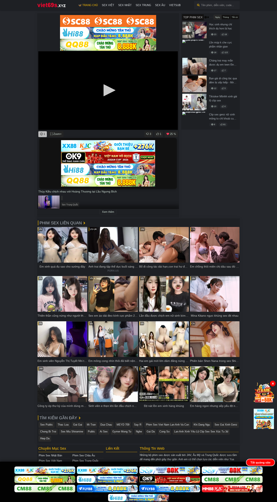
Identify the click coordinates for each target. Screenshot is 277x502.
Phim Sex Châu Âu (83, 455)
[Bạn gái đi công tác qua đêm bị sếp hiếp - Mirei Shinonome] (194, 84)
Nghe (139, 431)
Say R (137, 424)
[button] (108, 90)
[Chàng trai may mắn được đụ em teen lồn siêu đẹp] (194, 66)
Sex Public (46, 424)
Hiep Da (44, 438)
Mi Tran (91, 424)
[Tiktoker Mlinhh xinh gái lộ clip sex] (194, 102)
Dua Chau (106, 424)
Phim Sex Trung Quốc (85, 460)
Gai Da (151, 431)
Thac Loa (63, 424)
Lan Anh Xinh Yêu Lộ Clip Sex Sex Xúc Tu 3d (201, 431)
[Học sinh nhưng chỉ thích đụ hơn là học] (194, 30)
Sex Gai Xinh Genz (226, 424)
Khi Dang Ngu (202, 424)
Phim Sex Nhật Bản (50, 455)
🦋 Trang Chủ (88, 5)
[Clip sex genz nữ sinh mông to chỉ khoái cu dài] (194, 120)
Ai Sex (104, 431)
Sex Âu (160, 5)
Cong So (164, 431)
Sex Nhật (125, 5)
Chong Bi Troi (48, 431)
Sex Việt (108, 5)
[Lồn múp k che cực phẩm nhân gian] (194, 48)
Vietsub (175, 5)
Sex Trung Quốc (70, 204)
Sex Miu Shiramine (72, 431)
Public (91, 431)
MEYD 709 (123, 424)
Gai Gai (77, 424)
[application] (108, 90)
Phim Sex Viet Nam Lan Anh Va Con (167, 424)
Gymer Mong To (121, 431)
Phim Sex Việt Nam (50, 460)
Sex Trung (143, 5)
